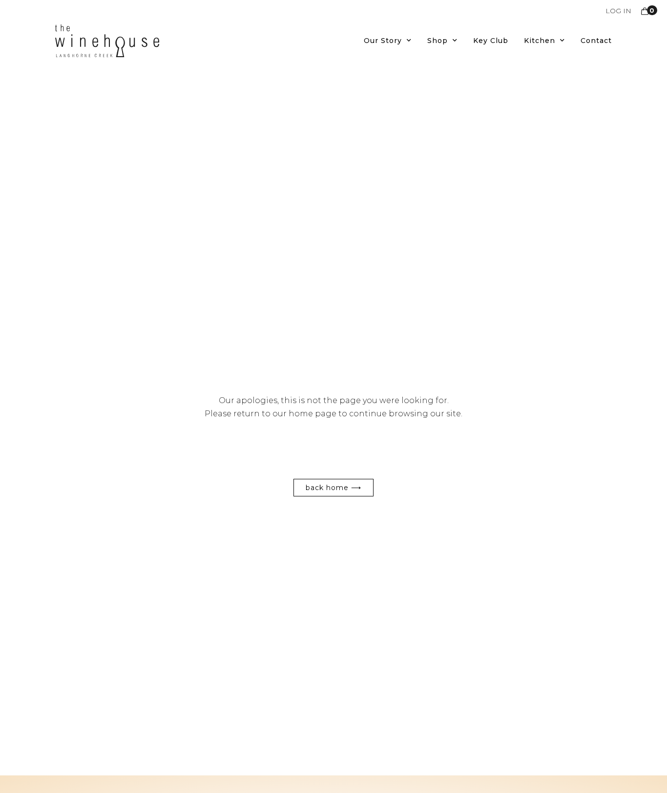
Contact (596, 40)
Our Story (383, 40)
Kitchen (539, 40)
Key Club (490, 40)
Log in (618, 10)
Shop (437, 40)
